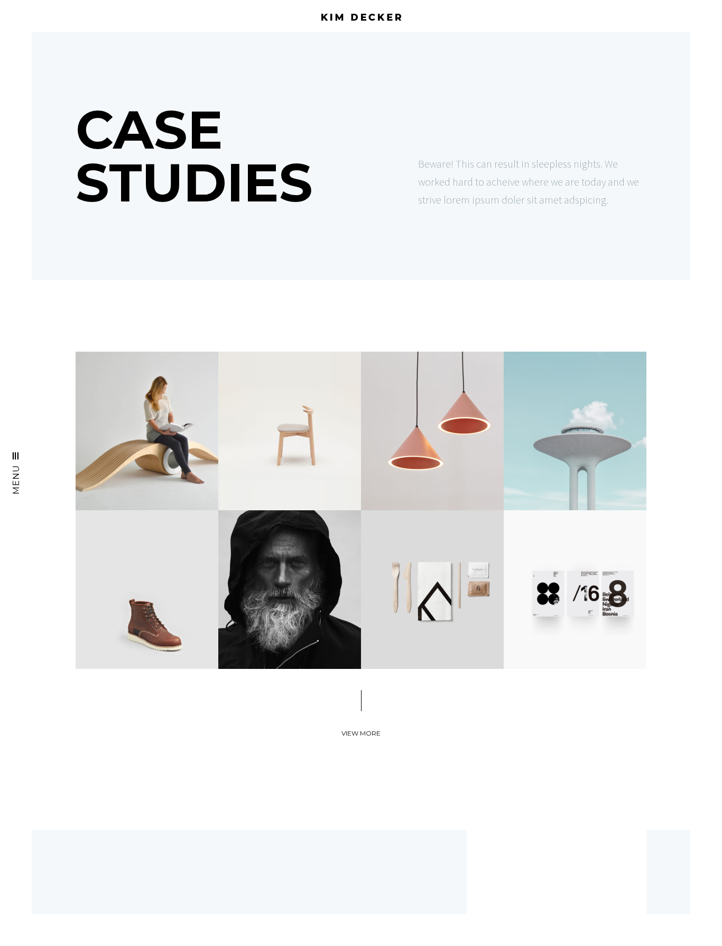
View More (361, 733)
